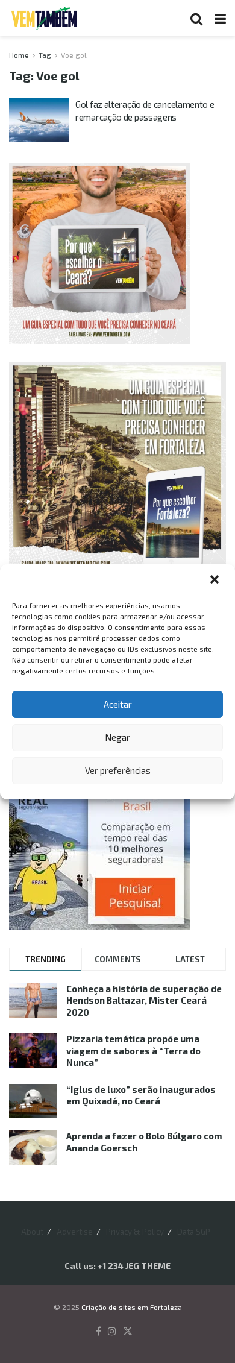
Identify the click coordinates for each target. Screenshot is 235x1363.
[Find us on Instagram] (112, 1331)
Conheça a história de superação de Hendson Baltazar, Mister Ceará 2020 (144, 1000)
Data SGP (193, 1231)
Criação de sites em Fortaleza (131, 1307)
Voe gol (74, 55)
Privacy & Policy (135, 1231)
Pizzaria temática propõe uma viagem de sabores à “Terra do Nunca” (133, 1050)
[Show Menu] (220, 18)
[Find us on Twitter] (128, 1331)
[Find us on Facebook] (98, 1331)
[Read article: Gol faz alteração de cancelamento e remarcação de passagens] (39, 120)
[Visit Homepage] (44, 18)
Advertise (75, 1231)
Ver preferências (118, 770)
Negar (117, 737)
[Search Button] (196, 18)
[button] (215, 580)
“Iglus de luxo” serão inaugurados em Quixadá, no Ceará (141, 1095)
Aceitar (118, 704)
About (32, 1231)
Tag (45, 55)
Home (19, 55)
